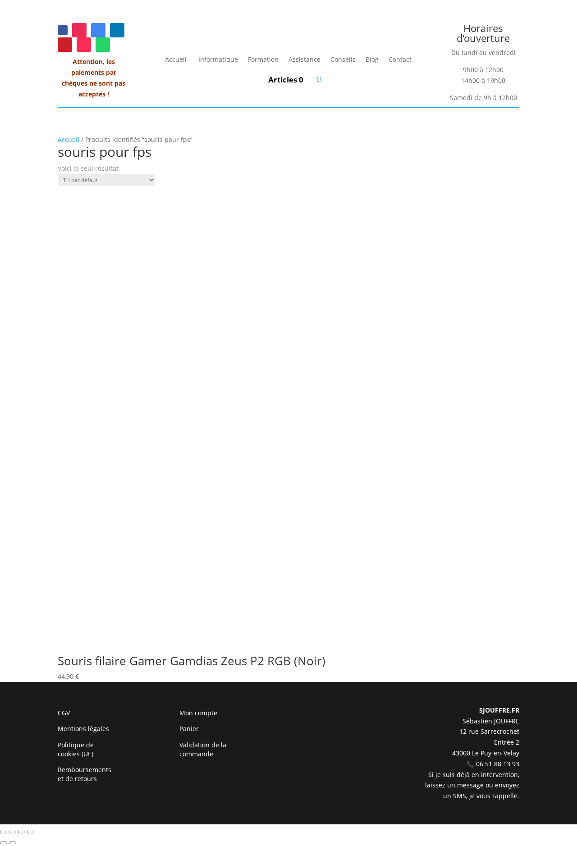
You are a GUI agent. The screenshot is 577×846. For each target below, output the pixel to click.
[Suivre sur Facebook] (63, 30)
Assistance (304, 59)
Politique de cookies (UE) (76, 749)
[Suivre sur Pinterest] (65, 44)
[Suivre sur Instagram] (79, 30)
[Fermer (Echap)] (30, 832)
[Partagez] (21, 832)
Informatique (218, 59)
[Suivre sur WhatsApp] (103, 44)
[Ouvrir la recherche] (318, 79)
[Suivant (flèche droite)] (12, 842)
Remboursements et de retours (84, 774)
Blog (372, 59)
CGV (64, 713)
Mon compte (198, 713)
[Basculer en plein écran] (12, 832)
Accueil (176, 59)
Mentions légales (83, 728)
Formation (263, 59)
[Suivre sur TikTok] (84, 44)
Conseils (343, 59)
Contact (400, 59)
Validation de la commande (202, 749)
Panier (189, 728)
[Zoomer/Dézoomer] (3, 832)
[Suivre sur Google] (98, 30)
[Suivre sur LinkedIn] (117, 30)
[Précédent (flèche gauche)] (3, 842)
